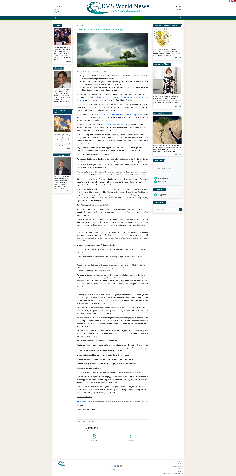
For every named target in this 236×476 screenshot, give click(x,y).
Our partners (180, 471)
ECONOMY (110, 18)
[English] (231, 2)
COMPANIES (72, 18)
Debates (173, 18)
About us (180, 463)
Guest (57, 26)
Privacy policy (179, 468)
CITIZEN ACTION (123, 18)
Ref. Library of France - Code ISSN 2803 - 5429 (171, 473)
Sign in (181, 9)
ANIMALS (100, 18)
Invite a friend (161, 182)
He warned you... (62, 155)
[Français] (229, 2)
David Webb (81, 401)
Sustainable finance (162, 113)
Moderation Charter (178, 466)
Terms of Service (179, 461)
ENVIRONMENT (137, 18)
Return (81, 25)
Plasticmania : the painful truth (166, 26)
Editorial (58, 68)
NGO (81, 18)
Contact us (180, 465)
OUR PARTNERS (161, 18)
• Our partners (57, 12)
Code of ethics (179, 470)
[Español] (234, 2)
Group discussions (163, 178)
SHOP (62, 18)
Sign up (181, 6)
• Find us (55, 9)
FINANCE (149, 18)
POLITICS (90, 18)
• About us (56, 4)
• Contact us (56, 6)
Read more (67, 61)
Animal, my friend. (161, 64)
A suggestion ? (162, 195)
